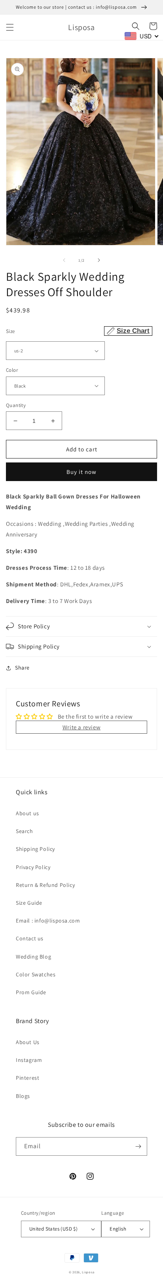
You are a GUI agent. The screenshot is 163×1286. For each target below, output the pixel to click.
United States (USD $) (53, 1228)
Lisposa (88, 1272)
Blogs (23, 1096)
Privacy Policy (33, 867)
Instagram (29, 1059)
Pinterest (27, 1077)
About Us (28, 1042)
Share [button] (22, 667)
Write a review (81, 727)
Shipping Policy (35, 848)
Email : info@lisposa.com (48, 920)
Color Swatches (35, 974)
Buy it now (81, 472)
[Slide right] (99, 260)
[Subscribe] (138, 1146)
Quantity (16, 405)
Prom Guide (31, 992)
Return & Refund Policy (45, 884)
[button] (10, 27)
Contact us (30, 938)
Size (78, 331)
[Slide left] (64, 260)
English (118, 1228)
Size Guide (29, 902)
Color (12, 370)
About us (27, 813)
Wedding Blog (33, 956)
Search (24, 831)
